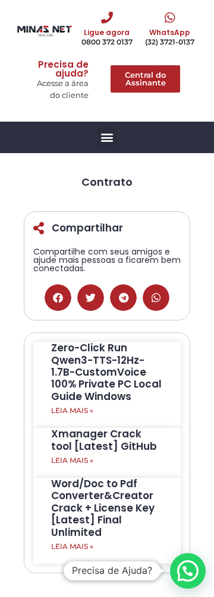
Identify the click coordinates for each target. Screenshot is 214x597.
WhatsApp (169, 32)
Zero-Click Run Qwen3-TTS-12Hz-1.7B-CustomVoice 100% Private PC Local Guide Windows (106, 372)
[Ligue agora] (107, 18)
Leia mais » (72, 410)
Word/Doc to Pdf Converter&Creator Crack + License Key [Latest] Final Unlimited (103, 508)
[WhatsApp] (170, 18)
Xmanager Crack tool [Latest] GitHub (104, 440)
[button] (107, 137)
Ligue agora (107, 32)
